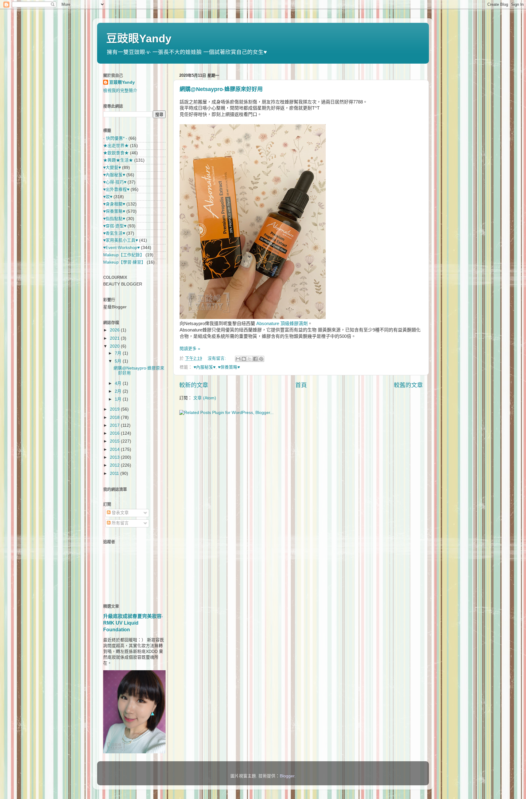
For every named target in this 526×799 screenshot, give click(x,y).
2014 (115, 449)
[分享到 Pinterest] (261, 359)
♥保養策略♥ (229, 367)
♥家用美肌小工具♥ (120, 240)
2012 (115, 465)
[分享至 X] (250, 359)
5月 (119, 361)
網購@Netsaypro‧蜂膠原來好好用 (221, 89)
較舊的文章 (408, 385)
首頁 (301, 385)
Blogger (287, 776)
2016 (115, 433)
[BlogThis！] (244, 359)
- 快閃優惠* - (115, 138)
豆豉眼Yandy (138, 38)
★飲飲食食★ (116, 153)
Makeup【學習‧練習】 (124, 262)
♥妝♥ (107, 196)
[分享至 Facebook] (255, 359)
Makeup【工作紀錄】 (123, 255)
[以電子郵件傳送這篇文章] (238, 359)
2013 (115, 457)
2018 (115, 417)
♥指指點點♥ (114, 218)
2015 (115, 441)
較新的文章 (193, 385)
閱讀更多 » (190, 348)
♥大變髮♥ (112, 167)
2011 (115, 473)
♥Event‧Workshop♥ (121, 247)
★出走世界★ (116, 145)
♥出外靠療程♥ (116, 189)
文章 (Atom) (204, 398)
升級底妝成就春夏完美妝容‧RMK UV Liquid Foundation (133, 623)
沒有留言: (217, 358)
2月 (119, 391)
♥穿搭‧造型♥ (114, 226)
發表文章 (119, 512)
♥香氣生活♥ (114, 233)
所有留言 (119, 523)
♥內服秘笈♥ (205, 367)
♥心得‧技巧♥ (114, 182)
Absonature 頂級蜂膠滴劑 (282, 323)
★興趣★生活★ (118, 160)
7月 (119, 353)
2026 (115, 330)
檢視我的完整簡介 (120, 90)
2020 (115, 346)
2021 (115, 338)
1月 (119, 399)
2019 (115, 409)
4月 (119, 383)
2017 (115, 425)
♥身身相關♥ (114, 204)
